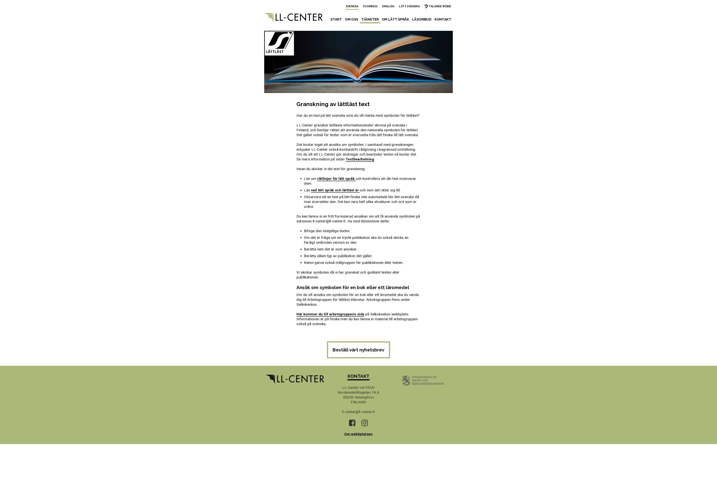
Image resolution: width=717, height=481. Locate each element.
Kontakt (442, 19)
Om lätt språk (395, 19)
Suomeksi (370, 6)
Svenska (352, 6)
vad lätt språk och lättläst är (335, 190)
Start (336, 19)
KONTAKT (358, 376)
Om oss (351, 19)
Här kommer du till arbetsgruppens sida (330, 314)
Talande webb (440, 6)
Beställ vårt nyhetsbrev (358, 350)
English (388, 6)
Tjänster (370, 19)
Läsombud (422, 19)
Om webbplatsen (358, 434)
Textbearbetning (360, 159)
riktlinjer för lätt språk (336, 178)
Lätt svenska (409, 6)
